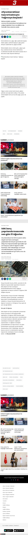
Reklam (4, 520)
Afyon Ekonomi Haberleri (8, 490)
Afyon (13, 31)
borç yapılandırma (14, 377)
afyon (4, 131)
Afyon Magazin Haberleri (8, 494)
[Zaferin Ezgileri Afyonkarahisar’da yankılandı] (14, 149)
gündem (20, 131)
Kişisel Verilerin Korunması (9, 515)
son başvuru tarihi (7, 383)
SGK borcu (19, 380)
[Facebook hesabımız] (11, 480)
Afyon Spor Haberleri (7, 492)
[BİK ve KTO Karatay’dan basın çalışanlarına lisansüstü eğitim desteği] (20, 167)
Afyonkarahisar (12, 131)
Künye (4, 503)
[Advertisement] (14, 114)
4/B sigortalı (16, 368)
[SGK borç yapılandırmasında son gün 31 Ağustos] (7, 167)
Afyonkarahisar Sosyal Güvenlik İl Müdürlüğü (13, 374)
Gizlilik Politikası (6, 505)
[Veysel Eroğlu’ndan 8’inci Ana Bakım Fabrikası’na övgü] (14, 459)
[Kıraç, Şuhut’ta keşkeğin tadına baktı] (20, 186)
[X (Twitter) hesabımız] (13, 480)
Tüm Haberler (24, 31)
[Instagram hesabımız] (15, 480)
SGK (22, 377)
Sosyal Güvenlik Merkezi (8, 386)
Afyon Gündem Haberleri (8, 486)
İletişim (4, 507)
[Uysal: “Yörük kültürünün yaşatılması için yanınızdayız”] (14, 206)
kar (4, 134)
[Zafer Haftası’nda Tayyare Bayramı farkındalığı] (7, 186)
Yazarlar (5, 501)
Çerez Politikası (6, 513)
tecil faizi (5, 389)
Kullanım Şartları (6, 511)
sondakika (17, 134)
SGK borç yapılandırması (8, 380)
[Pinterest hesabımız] (17, 480)
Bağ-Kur (5, 377)
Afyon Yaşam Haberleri (8, 496)
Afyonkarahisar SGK (7, 371)
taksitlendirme (20, 386)
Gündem (17, 31)
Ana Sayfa (5, 498)
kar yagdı (10, 134)
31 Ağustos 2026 (7, 368)
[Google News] (24, 37)
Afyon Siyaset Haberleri (8, 488)
